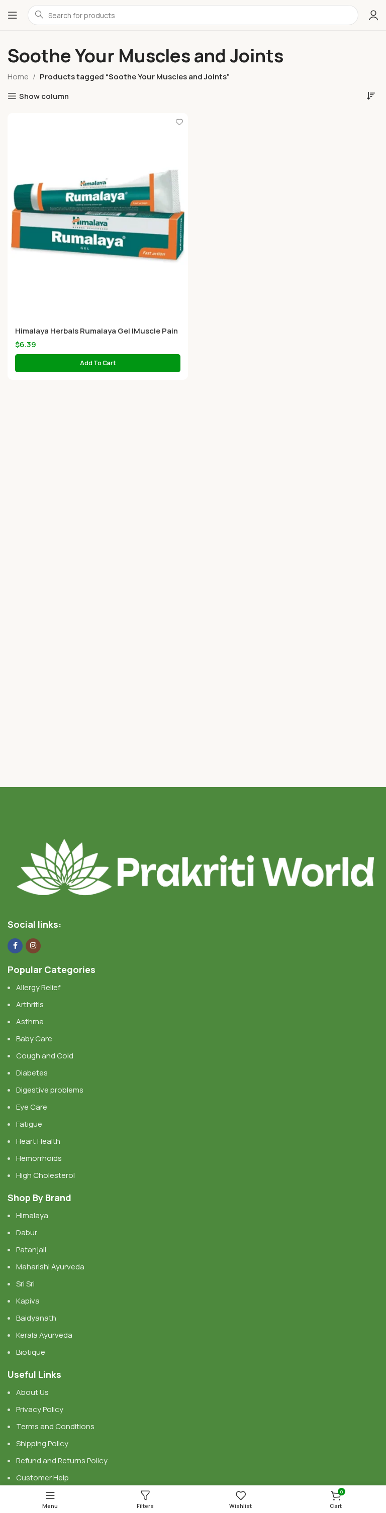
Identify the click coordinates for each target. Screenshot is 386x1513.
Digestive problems (49, 1090)
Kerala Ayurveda (44, 1335)
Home (18, 76)
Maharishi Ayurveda (50, 1266)
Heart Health (38, 1141)
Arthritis (30, 1004)
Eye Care (31, 1107)
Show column (44, 95)
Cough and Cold (44, 1055)
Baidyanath (36, 1318)
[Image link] (193, 856)
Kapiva (28, 1300)
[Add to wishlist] (179, 122)
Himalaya (32, 1215)
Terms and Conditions (55, 1426)
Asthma (30, 1021)
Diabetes (32, 1072)
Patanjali (31, 1249)
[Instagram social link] (33, 945)
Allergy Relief (38, 987)
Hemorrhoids (39, 1158)
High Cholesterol (45, 1175)
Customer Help (42, 1477)
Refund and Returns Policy (62, 1460)
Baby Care (34, 1038)
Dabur (26, 1232)
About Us (32, 1392)
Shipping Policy (42, 1443)
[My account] (373, 15)
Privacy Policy (39, 1409)
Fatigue (29, 1124)
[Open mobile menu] (13, 15)
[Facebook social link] (15, 945)
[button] (97, 363)
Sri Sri (25, 1283)
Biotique (31, 1352)
